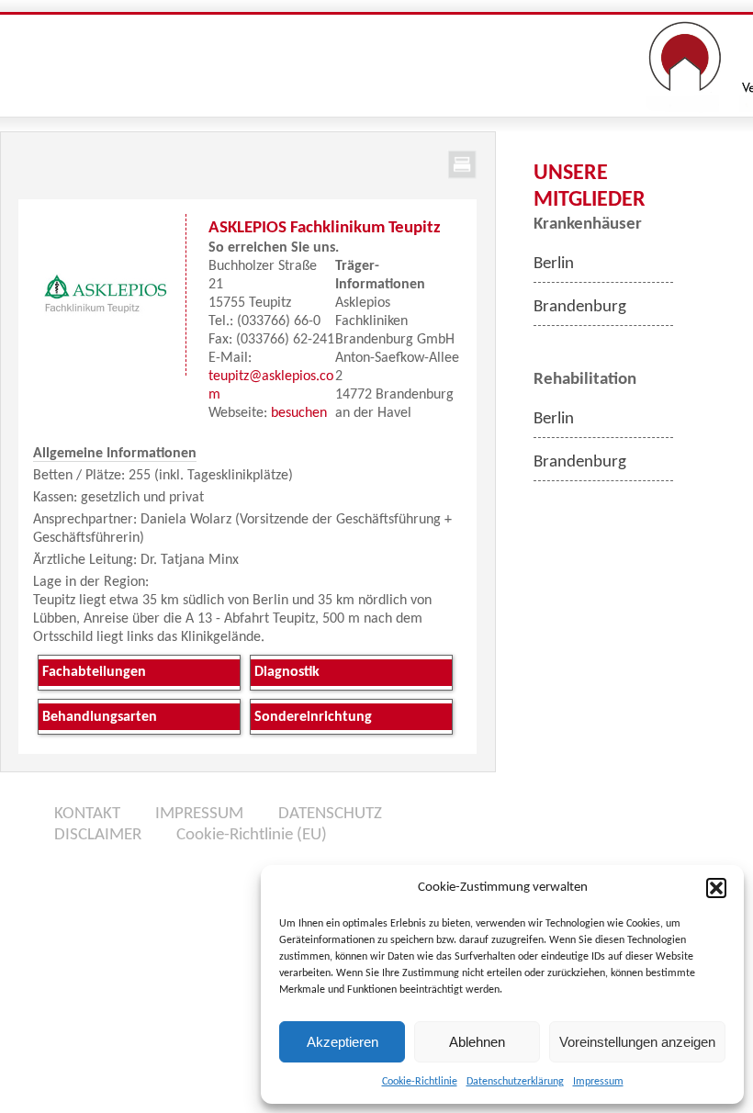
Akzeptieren (342, 1042)
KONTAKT (87, 814)
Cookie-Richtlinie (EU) (251, 835)
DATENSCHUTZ (330, 814)
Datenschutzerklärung (515, 1081)
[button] (716, 888)
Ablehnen (477, 1042)
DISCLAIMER (97, 835)
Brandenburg (580, 307)
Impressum (598, 1081)
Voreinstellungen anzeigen (637, 1042)
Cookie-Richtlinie (419, 1081)
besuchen (299, 413)
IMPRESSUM (199, 814)
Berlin (554, 264)
